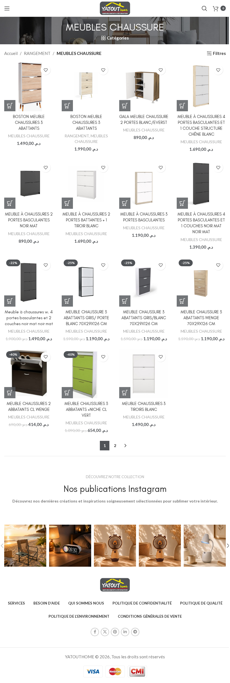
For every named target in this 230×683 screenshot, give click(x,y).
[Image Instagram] (25, 546)
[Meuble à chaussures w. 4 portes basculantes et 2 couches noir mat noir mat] (28, 282)
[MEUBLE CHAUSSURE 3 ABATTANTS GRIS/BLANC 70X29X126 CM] (143, 282)
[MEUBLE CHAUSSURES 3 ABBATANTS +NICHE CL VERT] (86, 373)
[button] (9, 105)
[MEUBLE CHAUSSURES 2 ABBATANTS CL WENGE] (28, 373)
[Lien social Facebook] (95, 632)
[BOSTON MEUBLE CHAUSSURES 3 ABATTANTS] (28, 86)
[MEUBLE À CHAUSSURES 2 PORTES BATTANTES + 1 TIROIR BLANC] (86, 184)
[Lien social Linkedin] (125, 632)
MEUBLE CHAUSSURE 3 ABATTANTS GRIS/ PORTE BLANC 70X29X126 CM (86, 317)
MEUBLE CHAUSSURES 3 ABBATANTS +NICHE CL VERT (86, 409)
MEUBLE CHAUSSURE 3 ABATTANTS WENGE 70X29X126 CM (201, 317)
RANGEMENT (37, 53)
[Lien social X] (105, 632)
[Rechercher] (204, 8)
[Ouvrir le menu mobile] (7, 8)
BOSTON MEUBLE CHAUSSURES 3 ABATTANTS (29, 122)
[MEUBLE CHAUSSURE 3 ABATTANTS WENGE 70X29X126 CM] (201, 282)
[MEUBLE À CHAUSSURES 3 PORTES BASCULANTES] (143, 184)
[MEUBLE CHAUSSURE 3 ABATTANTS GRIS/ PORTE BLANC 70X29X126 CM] (86, 282)
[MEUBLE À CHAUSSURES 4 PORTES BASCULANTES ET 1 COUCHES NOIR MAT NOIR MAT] (201, 184)
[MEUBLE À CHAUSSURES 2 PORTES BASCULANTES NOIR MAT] (28, 184)
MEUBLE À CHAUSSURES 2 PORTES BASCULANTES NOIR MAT (29, 220)
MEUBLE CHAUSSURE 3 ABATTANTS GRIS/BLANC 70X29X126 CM (143, 317)
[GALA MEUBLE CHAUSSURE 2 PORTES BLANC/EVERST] (143, 86)
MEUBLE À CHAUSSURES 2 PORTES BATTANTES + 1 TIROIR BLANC (86, 220)
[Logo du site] (115, 7)
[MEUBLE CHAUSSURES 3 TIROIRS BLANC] (143, 373)
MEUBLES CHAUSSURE (29, 135)
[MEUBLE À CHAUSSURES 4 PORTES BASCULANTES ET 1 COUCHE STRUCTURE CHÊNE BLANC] (201, 86)
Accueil (11, 53)
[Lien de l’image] (115, 584)
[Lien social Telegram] (135, 632)
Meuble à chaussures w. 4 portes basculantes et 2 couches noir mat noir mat (29, 317)
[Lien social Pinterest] (115, 632)
